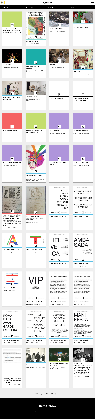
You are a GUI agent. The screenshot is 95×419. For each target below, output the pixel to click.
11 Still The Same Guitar (81, 162)
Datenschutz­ (81, 412)
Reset (72, 7)
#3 (27, 364)
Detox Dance (78, 25)
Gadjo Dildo (7, 64)
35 (43, 394)
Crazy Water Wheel (56, 29)
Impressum (57, 412)
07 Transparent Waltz (81, 130)
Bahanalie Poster (32, 41)
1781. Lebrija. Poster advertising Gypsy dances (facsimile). (34, 218)
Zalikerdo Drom (31, 97)
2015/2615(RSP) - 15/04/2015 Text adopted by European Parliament (12, 380)
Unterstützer (34, 412)
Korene (52, 64)
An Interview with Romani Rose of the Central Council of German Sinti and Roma (12, 30)
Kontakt (11, 412)
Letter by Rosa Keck (56, 98)
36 (47, 394)
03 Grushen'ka (55, 130)
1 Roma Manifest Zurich (58, 216)
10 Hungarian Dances (10, 130)
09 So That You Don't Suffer (12, 162)
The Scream (77, 71)
